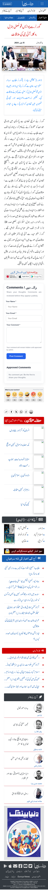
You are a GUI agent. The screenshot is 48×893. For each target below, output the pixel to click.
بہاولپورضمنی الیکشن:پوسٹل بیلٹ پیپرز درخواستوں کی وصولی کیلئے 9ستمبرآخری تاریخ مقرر (24, 584)
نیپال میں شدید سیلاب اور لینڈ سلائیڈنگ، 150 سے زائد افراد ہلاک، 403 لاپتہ (23, 687)
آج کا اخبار (19, 10)
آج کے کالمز (7, 10)
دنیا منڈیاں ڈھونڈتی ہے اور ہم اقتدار (17, 776)
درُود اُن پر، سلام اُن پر (20, 475)
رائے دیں (19, 871)
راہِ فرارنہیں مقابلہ (21, 489)
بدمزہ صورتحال (22, 708)
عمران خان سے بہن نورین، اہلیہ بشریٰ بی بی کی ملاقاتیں (22, 623)
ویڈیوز (7, 877)
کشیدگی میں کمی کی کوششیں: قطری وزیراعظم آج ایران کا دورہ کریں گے (22, 679)
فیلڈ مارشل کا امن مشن (19, 758)
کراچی (40, 541)
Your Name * (11, 301)
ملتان (24, 541)
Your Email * (11, 313)
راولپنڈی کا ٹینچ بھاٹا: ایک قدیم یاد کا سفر (18, 742)
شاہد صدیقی (37, 749)
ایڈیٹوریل (21, 17)
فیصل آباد (22, 528)
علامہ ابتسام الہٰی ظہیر (34, 801)
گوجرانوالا (22, 534)
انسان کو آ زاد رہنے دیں (19, 430)
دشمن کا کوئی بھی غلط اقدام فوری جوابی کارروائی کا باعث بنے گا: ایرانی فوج (24, 658)
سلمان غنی (38, 766)
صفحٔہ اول (42, 10)
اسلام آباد (38, 534)
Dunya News (24, 877)
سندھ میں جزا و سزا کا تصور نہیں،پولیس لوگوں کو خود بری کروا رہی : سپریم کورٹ (21, 597)
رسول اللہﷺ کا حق (20, 793)
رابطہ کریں (36, 871)
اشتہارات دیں (36, 877)
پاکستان (32, 17)
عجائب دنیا (8, 17)
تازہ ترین (31, 10)
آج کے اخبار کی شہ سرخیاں (21, 558)
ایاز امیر (39, 715)
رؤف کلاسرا (38, 731)
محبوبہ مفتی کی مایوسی (20, 724)
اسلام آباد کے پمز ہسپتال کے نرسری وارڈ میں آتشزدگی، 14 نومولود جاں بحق (22, 672)
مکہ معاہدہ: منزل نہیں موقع (17, 445)
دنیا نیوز (13, 877)
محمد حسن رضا (36, 783)
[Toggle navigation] (42, 3)
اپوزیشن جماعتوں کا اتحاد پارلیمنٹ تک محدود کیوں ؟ (22, 636)
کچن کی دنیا (25, 504)
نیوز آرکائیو (27, 871)
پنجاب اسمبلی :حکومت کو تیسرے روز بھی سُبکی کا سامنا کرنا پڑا (22, 570)
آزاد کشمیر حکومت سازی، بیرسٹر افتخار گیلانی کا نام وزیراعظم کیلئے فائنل (22, 665)
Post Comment (16, 356)
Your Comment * (13, 325)
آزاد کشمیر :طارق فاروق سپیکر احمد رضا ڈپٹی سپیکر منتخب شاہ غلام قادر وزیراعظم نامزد (23, 610)
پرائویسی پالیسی (10, 871)
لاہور (40, 528)
